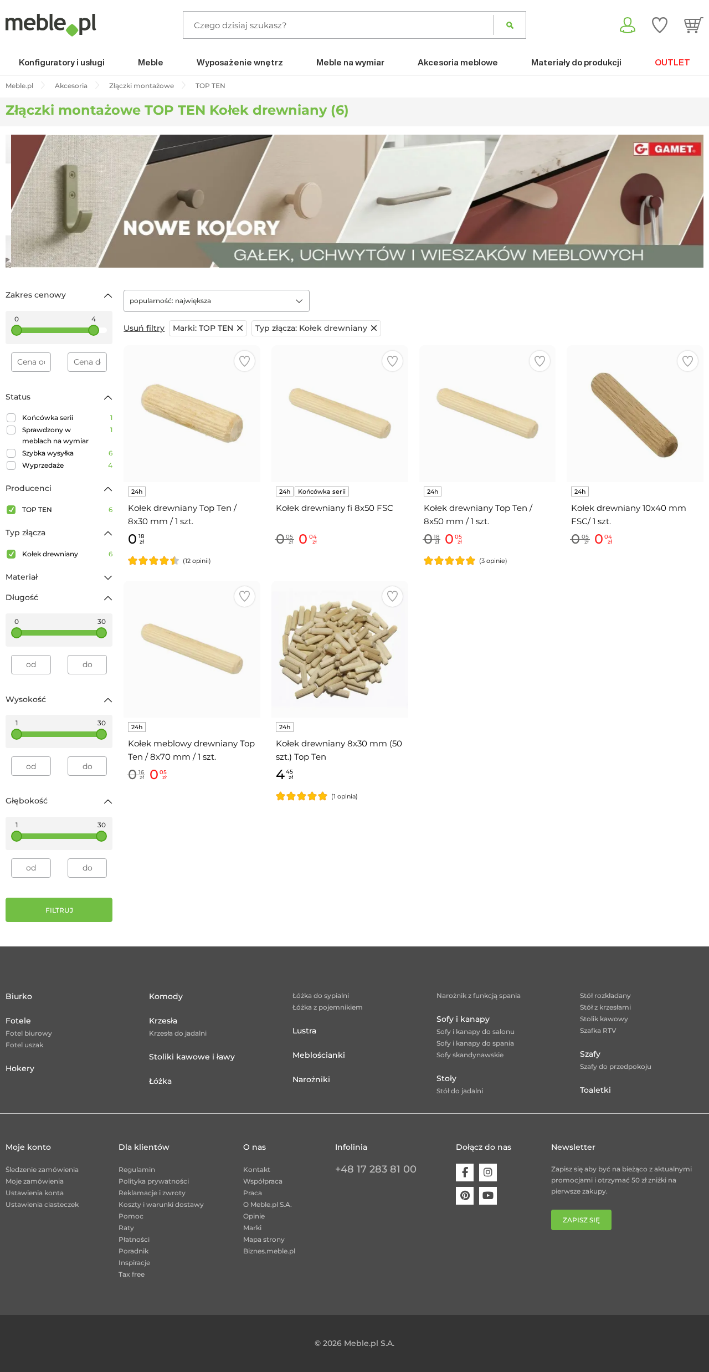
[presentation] (22, 201)
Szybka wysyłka (67, 453)
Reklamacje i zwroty (152, 1193)
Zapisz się (581, 1220)
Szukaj (510, 25)
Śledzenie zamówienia (42, 1169)
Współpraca (262, 1181)
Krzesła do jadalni (178, 1033)
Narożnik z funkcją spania (478, 995)
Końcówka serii (67, 417)
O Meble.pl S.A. (267, 1204)
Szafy (590, 1054)
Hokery (20, 1068)
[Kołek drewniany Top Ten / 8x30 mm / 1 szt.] (192, 413)
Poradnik (133, 1251)
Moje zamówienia (35, 1181)
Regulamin (137, 1169)
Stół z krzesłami (605, 1007)
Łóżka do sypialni (320, 995)
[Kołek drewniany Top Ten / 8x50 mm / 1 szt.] (487, 413)
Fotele (18, 1021)
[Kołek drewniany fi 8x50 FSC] (339, 413)
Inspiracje (134, 1262)
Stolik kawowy (604, 1019)
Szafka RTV (598, 1030)
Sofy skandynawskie (470, 1055)
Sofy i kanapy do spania (475, 1043)
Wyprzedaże (67, 465)
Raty (126, 1227)
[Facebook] (465, 1172)
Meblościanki (318, 1055)
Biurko (19, 996)
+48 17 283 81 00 (376, 1169)
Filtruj (59, 910)
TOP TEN (67, 509)
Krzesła (163, 1021)
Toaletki (595, 1090)
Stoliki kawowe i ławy (192, 1057)
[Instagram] (488, 1172)
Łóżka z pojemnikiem (327, 1007)
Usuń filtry (144, 328)
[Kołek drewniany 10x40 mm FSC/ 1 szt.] (635, 413)
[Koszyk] (693, 25)
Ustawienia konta (35, 1193)
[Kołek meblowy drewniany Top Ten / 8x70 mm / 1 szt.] (192, 649)
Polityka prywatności (154, 1181)
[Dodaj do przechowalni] (244, 361)
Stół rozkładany (605, 995)
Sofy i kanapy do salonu (475, 1031)
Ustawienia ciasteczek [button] (42, 1204)
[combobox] (217, 301)
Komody (166, 996)
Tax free (132, 1274)
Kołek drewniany (67, 554)
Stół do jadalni (459, 1091)
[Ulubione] (659, 25)
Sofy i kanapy (463, 1019)
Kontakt (256, 1169)
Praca (252, 1193)
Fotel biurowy (29, 1033)
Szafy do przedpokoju (615, 1066)
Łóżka (160, 1081)
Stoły (446, 1078)
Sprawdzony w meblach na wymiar (67, 435)
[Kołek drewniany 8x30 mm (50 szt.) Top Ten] (339, 649)
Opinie (254, 1216)
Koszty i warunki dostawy (161, 1204)
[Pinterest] (465, 1196)
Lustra (304, 1031)
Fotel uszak (24, 1045)
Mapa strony (264, 1239)
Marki (252, 1227)
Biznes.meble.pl (269, 1251)
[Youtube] (488, 1196)
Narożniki (311, 1079)
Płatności (134, 1239)
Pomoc (131, 1216)
